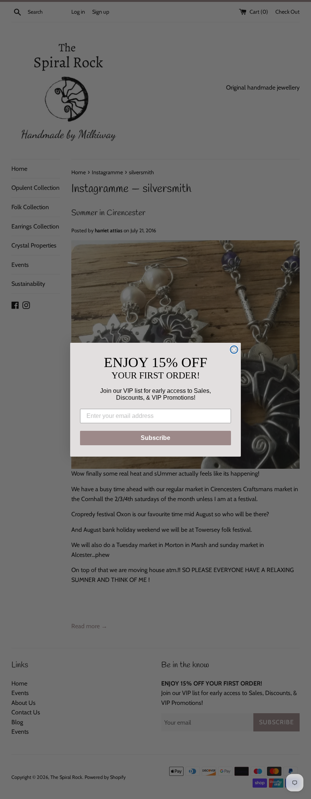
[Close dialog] (234, 349)
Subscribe (155, 438)
